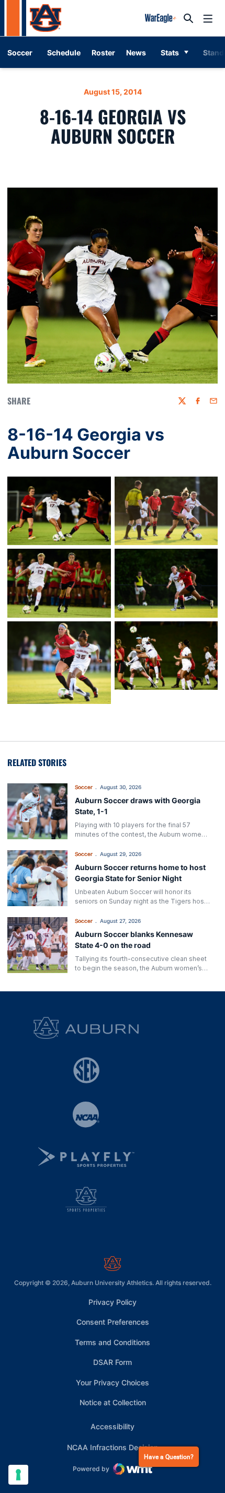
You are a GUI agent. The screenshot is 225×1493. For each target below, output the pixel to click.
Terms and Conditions (112, 1342)
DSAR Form (112, 1362)
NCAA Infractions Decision (112, 1447)
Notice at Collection (113, 1402)
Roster (103, 52)
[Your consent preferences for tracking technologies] (18, 1475)
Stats (170, 52)
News (136, 52)
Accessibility (112, 1426)
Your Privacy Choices (112, 1382)
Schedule (64, 52)
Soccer (84, 787)
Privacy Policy (112, 1302)
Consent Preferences (112, 1321)
